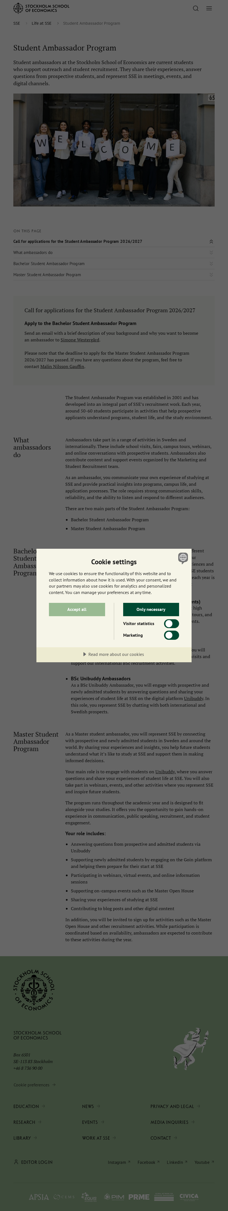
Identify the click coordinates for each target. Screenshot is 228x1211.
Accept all (76, 609)
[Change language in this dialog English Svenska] (182, 558)
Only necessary (151, 609)
